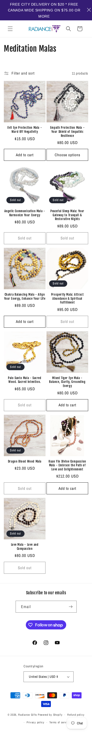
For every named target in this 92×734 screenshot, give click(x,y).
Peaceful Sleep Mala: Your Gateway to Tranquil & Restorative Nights (67, 215)
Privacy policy (35, 722)
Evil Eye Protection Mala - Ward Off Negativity (24, 130)
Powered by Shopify (50, 714)
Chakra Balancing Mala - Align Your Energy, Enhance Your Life (24, 296)
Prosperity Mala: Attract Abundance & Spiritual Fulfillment (67, 298)
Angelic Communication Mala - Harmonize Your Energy (24, 213)
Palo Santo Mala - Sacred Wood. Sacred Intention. (24, 380)
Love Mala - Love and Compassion (25, 547)
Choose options (67, 154)
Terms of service (59, 722)
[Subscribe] (70, 607)
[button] (10, 28)
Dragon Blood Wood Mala (24, 461)
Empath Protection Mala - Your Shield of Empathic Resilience (67, 131)
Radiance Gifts (27, 714)
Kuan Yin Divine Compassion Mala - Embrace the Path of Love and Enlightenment (67, 465)
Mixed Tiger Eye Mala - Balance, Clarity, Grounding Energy (67, 382)
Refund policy (75, 714)
